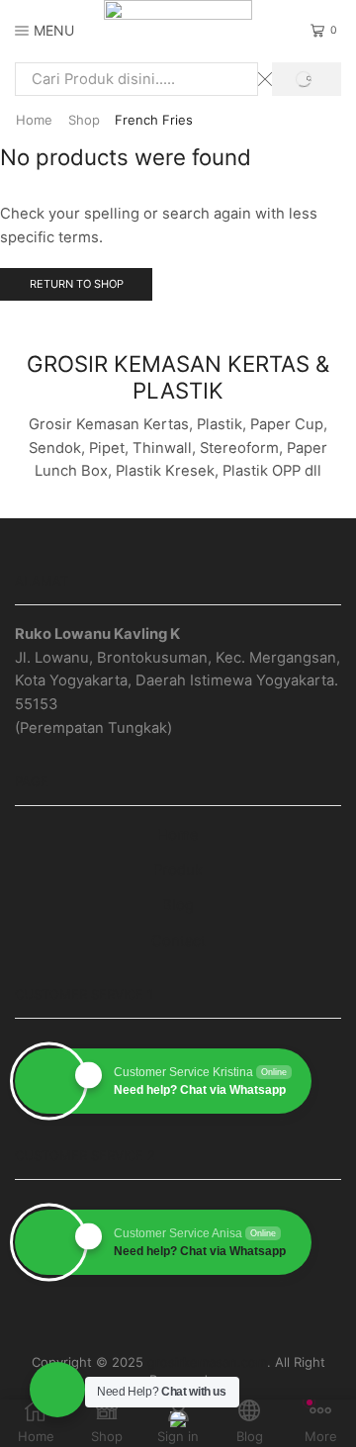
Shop (84, 120)
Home (34, 120)
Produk (178, 870)
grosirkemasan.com (207, 1362)
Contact (178, 941)
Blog (178, 905)
